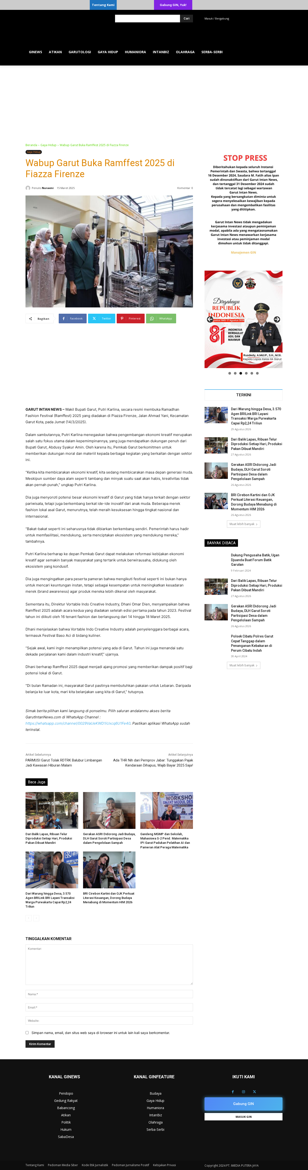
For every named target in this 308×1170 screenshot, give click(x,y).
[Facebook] (233, 1092)
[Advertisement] (154, 101)
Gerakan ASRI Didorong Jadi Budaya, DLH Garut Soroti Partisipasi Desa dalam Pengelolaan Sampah (109, 838)
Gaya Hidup (48, 145)
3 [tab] (240, 373)
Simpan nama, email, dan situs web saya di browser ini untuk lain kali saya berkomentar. (101, 1033)
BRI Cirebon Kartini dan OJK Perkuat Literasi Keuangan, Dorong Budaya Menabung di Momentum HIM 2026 (108, 898)
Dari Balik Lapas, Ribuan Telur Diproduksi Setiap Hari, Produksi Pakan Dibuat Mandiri (49, 838)
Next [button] (277, 319)
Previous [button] (210, 319)
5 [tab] (251, 373)
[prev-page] (29, 918)
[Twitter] (254, 1092)
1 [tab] (229, 373)
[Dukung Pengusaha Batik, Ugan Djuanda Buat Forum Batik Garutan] (216, 561)
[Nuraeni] (29, 188)
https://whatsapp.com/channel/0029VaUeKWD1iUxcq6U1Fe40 (78, 723)
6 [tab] (257, 373)
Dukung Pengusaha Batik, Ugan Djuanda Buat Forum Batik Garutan (255, 559)
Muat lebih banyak (242, 524)
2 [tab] (235, 373)
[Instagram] (243, 1092)
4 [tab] (246, 373)
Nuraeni (48, 188)
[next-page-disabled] (36, 918)
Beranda (31, 145)
